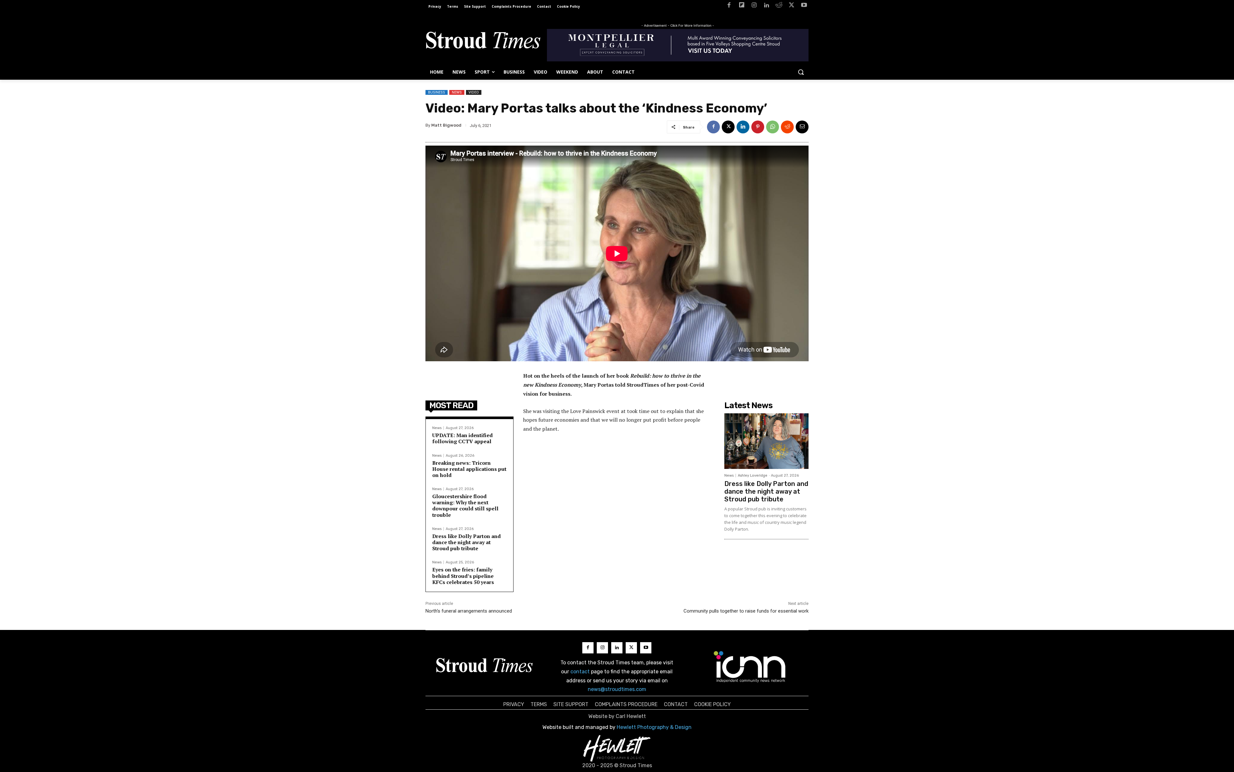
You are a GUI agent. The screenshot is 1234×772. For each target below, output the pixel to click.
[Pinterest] (757, 127)
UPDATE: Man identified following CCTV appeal (462, 438)
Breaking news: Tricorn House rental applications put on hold (469, 469)
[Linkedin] (766, 6)
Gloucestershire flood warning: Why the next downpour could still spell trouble (465, 505)
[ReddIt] (787, 127)
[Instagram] (754, 6)
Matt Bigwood (446, 125)
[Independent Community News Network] (750, 667)
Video (474, 92)
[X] (791, 6)
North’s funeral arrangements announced (468, 611)
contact (580, 672)
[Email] (802, 127)
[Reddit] (779, 6)
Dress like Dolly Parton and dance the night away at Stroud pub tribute (466, 542)
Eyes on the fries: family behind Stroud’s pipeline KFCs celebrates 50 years (463, 575)
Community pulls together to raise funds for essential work (746, 611)
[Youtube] (804, 6)
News (457, 92)
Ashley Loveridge (752, 475)
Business (436, 92)
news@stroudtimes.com (617, 689)
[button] (801, 72)
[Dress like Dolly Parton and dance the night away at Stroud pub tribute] (766, 441)
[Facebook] (729, 6)
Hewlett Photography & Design (654, 727)
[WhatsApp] (772, 127)
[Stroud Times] (483, 42)
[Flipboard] (741, 6)
